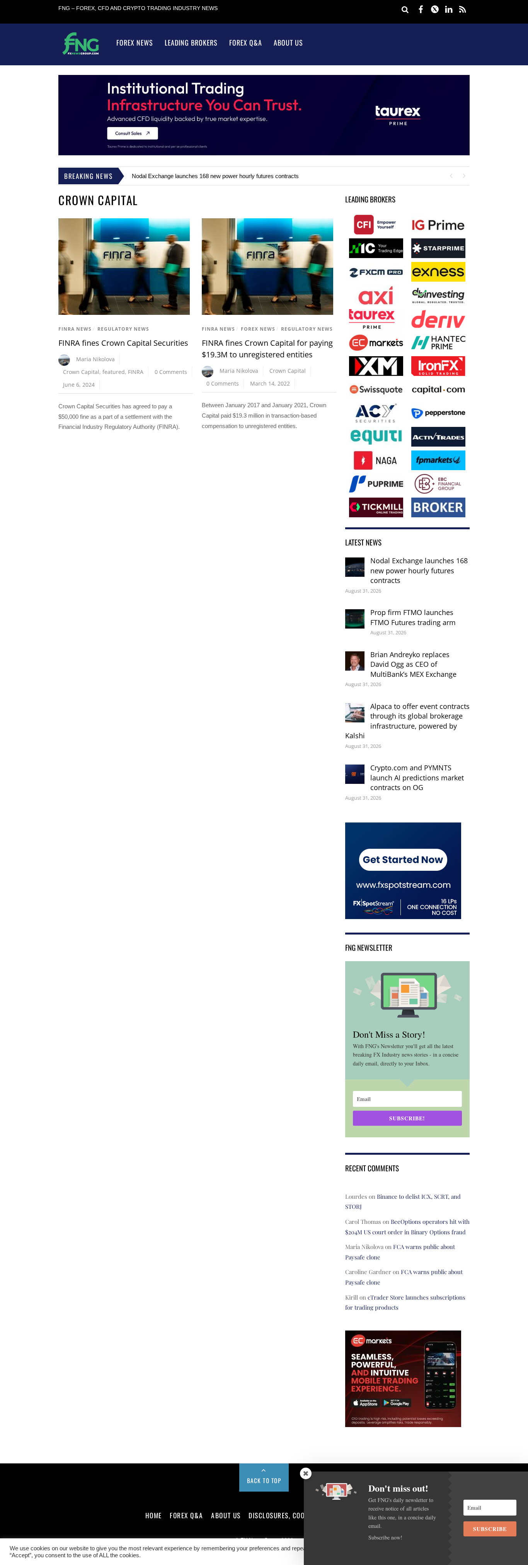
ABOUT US (225, 1515)
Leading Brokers (191, 42)
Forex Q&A (245, 42)
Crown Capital (81, 372)
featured (113, 372)
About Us (288, 42)
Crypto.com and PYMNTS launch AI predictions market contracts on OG (417, 777)
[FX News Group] (80, 54)
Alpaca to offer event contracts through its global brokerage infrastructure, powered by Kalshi (407, 721)
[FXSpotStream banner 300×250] (403, 914)
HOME (153, 1515)
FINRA (135, 372)
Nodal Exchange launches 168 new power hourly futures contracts (215, 176)
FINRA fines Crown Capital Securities (123, 343)
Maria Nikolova (95, 359)
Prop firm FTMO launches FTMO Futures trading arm (413, 617)
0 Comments (171, 372)
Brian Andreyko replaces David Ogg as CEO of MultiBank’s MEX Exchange (413, 664)
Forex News (134, 42)
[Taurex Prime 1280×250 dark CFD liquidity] (264, 153)
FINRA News (75, 329)
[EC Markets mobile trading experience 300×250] (403, 1421)
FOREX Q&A (186, 1515)
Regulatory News (123, 329)
